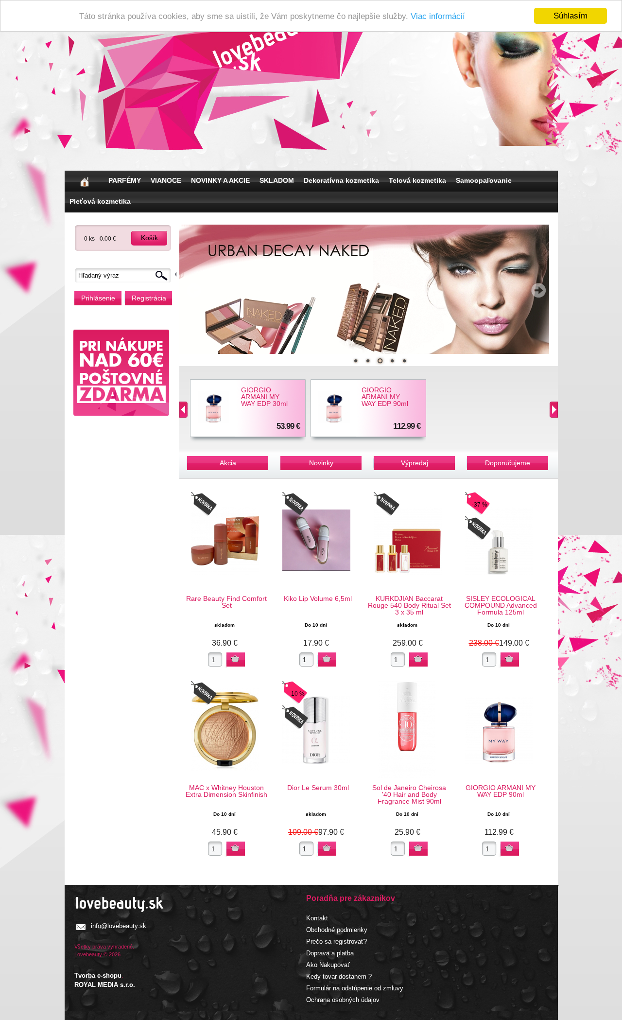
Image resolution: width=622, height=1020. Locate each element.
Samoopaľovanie (484, 180)
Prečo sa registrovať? (336, 941)
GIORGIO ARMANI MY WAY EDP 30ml (264, 397)
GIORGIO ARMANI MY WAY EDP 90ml (385, 397)
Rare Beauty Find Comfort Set (226, 602)
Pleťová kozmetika (100, 201)
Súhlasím (570, 15)
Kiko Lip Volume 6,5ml (318, 598)
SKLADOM (276, 180)
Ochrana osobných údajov (343, 999)
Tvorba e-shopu (97, 975)
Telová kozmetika (417, 180)
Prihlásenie (98, 298)
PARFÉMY (124, 180)
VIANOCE (166, 180)
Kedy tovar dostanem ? (339, 976)
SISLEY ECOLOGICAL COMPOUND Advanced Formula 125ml (501, 605)
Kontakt (317, 918)
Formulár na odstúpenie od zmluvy (354, 988)
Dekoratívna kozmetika (341, 180)
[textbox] (125, 275)
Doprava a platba (330, 953)
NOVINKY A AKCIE (220, 180)
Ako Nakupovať (328, 964)
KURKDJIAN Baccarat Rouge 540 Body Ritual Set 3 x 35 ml (409, 605)
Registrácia (149, 298)
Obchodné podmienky (336, 929)
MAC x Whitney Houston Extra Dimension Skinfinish (226, 791)
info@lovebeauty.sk (118, 926)
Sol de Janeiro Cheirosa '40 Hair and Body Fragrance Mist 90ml (409, 794)
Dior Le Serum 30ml (318, 787)
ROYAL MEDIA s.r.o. (104, 984)
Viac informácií (438, 16)
